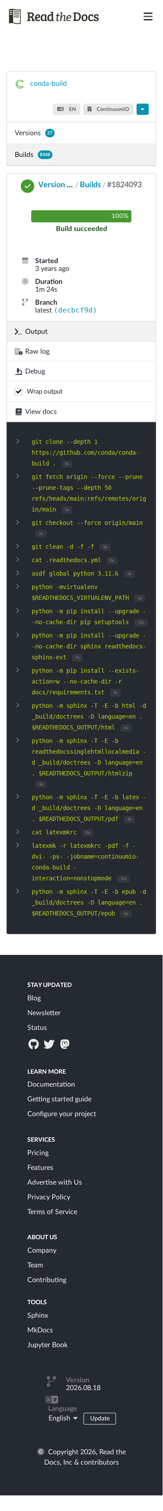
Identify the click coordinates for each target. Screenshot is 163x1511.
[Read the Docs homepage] (56, 16)
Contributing (46, 1280)
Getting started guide (59, 1099)
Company (41, 1250)
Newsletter (44, 1013)
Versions (33, 133)
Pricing (38, 1153)
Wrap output (44, 391)
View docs (41, 411)
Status (37, 1027)
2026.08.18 (83, 1387)
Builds (32, 154)
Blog (34, 998)
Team (35, 1265)
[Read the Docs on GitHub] (34, 1043)
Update (100, 1419)
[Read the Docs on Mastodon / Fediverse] (66, 1043)
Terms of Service (52, 1211)
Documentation (51, 1084)
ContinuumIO (112, 109)
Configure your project (61, 1113)
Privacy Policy (48, 1197)
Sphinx (37, 1315)
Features (40, 1167)
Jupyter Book (47, 1345)
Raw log (37, 351)
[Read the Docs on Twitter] (50, 1043)
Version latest (62, 185)
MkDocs (40, 1330)
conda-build (48, 83)
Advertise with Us (54, 1182)
